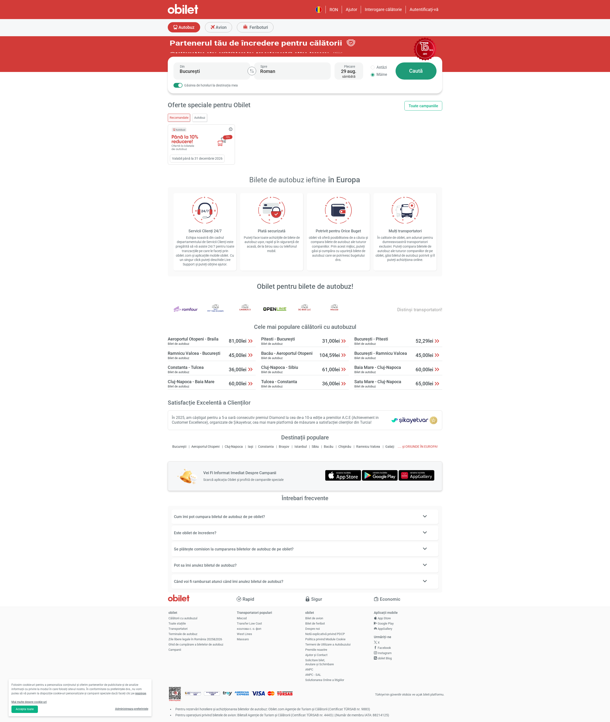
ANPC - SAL (313, 674)
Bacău (328, 447)
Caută (416, 71)
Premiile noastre (316, 649)
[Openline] (275, 312)
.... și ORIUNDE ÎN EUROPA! (418, 447)
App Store (384, 618)
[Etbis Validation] (175, 694)
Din (182, 66)
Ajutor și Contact (316, 655)
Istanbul (301, 447)
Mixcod (242, 618)
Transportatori (178, 628)
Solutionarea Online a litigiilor (324, 680)
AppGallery (384, 628)
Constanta (266, 447)
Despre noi (312, 628)
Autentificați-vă (424, 9)
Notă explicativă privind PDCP (325, 634)
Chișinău (344, 447)
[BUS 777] (215, 312)
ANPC (309, 669)
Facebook (384, 648)
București (179, 447)
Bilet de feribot (315, 623)
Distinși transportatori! (419, 309)
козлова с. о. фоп (249, 628)
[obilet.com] (194, 13)
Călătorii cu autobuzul (182, 618)
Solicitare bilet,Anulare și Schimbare (319, 662)
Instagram (384, 653)
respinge (140, 693)
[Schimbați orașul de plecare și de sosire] (252, 71)
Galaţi (389, 447)
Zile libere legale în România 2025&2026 (195, 639)
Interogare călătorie (383, 9)
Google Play (385, 623)
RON (334, 9)
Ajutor (351, 9)
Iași (250, 447)
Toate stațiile (177, 623)
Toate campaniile (423, 106)
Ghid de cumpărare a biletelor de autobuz (195, 644)
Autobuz (186, 27)
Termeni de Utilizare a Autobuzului (328, 644)
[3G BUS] (304, 312)
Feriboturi (258, 27)
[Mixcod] (334, 312)
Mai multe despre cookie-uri (29, 702)
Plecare (349, 66)
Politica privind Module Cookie (325, 639)
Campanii (174, 649)
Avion (221, 27)
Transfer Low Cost (249, 623)
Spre (263, 66)
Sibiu (315, 447)
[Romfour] (186, 312)
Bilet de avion (314, 618)
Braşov (284, 447)
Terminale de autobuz (182, 634)
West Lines (244, 634)
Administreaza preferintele (131, 709)
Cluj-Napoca (234, 447)
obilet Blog (384, 658)
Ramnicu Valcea (368, 447)
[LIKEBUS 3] (245, 312)
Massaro (243, 639)
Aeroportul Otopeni (205, 447)
